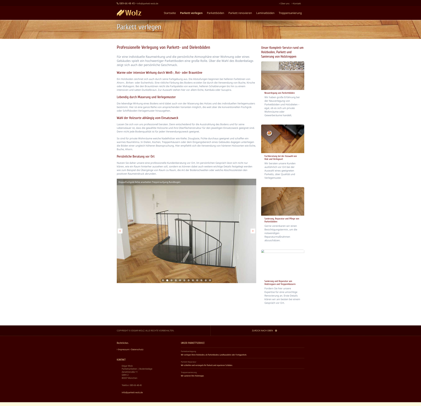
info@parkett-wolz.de (147, 3)
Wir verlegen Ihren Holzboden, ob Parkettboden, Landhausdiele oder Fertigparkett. (214, 354)
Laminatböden (265, 13)
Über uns (284, 3)
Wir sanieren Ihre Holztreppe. (192, 375)
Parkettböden (215, 13)
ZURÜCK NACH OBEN (262, 330)
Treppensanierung (290, 13)
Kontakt (297, 3)
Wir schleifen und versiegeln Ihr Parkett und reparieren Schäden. (207, 365)
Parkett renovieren (240, 13)
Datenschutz (137, 349)
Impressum (123, 349)
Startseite (170, 13)
